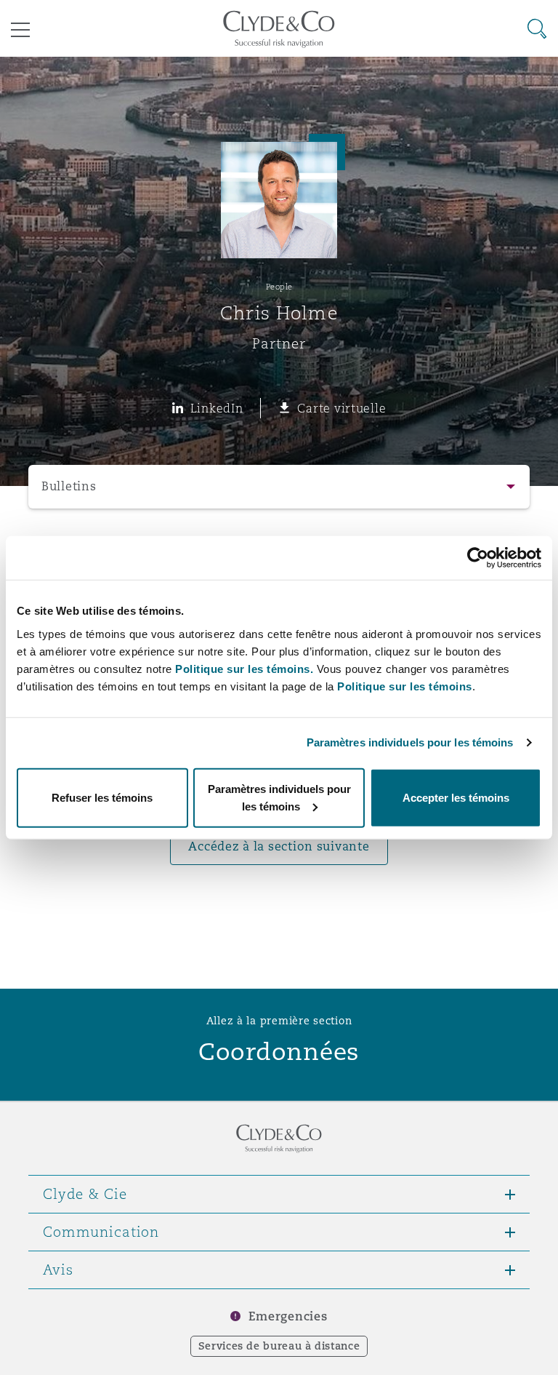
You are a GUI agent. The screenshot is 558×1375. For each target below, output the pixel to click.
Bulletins (69, 486)
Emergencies (287, 1316)
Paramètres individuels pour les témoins (410, 742)
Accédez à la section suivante (278, 846)
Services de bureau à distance (279, 1345)
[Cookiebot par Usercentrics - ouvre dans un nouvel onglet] (477, 558)
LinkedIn (216, 408)
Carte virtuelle (341, 408)
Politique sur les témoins (404, 685)
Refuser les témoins (102, 797)
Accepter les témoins (456, 797)
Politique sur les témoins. (244, 668)
